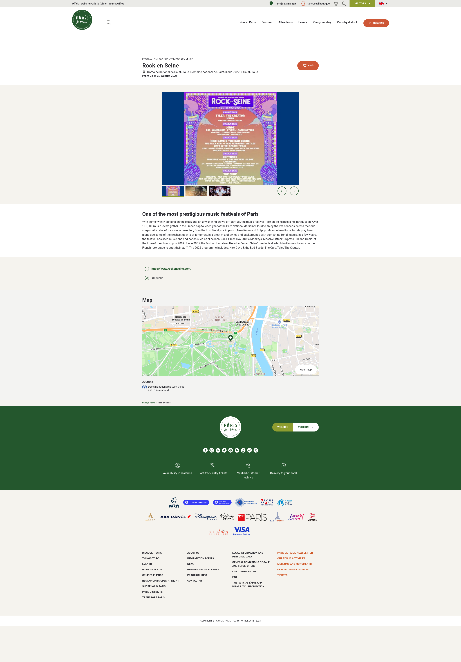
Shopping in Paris (154, 586)
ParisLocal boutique (318, 3)
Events (147, 563)
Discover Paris (152, 552)
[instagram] (211, 450)
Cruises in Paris (152, 575)
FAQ (234, 577)
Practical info (197, 575)
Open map (306, 369)
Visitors (303, 427)
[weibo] (249, 450)
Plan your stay (152, 569)
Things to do (151, 558)
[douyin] (243, 450)
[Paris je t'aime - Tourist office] (82, 20)
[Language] (384, 4)
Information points (200, 558)
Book (311, 65)
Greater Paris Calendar (203, 569)
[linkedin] (218, 450)
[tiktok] (224, 450)
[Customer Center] (343, 3)
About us (193, 552)
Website (282, 427)
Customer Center (244, 571)
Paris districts (152, 591)
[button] (282, 191)
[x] (256, 450)
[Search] (109, 22)
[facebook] (205, 450)
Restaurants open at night (160, 580)
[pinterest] (230, 450)
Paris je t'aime (148, 403)
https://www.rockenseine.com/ (171, 268)
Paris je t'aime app (285, 3)
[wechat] (237, 450)
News (190, 563)
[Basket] (335, 3)
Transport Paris (153, 597)
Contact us (195, 580)
